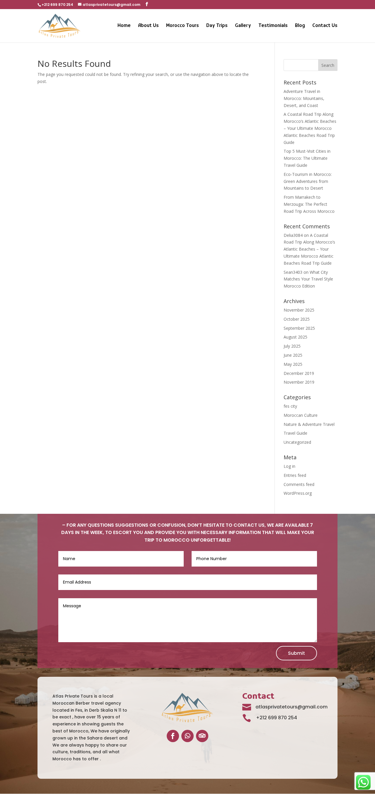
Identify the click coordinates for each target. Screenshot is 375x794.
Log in (289, 466)
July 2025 (292, 346)
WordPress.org (298, 493)
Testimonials (273, 26)
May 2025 (293, 364)
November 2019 (299, 382)
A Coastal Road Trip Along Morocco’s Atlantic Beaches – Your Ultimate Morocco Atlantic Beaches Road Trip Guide (310, 128)
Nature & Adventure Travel (309, 424)
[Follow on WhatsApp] (187, 736)
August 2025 (295, 337)
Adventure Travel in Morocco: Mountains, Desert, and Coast (304, 98)
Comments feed (299, 484)
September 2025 (299, 328)
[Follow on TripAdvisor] (202, 736)
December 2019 (299, 373)
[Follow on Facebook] (173, 736)
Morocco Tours (182, 26)
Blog (300, 26)
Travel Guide (295, 433)
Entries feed (295, 475)
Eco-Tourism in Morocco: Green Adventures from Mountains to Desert (308, 181)
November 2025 (299, 310)
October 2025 (297, 319)
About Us (148, 26)
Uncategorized (297, 442)
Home (124, 26)
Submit (296, 653)
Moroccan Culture (301, 415)
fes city (290, 406)
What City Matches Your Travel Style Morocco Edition (308, 279)
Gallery (243, 26)
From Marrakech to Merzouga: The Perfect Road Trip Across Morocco (309, 204)
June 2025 (293, 355)
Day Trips (217, 26)
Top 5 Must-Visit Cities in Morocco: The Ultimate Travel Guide (307, 158)
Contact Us (325, 26)
